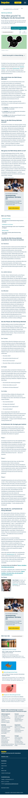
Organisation (17, 725)
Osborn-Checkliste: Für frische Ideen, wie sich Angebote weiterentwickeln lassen (13, 573)
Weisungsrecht (18, 718)
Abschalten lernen (5, 716)
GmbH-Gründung (18, 737)
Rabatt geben (4, 729)
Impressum (3, 763)
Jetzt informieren (14, 208)
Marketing (3, 725)
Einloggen (18, 2)
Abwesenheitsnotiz (5, 720)
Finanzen (3, 735)
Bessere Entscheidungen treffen (20, 744)
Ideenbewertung (10, 554)
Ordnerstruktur (18, 731)
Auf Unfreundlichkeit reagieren (5, 718)
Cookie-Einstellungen (5, 773)
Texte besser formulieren (6, 726)
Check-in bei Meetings (19, 715)
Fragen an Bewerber (19, 716)
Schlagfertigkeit (4, 715)
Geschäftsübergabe (19, 742)
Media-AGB (3, 770)
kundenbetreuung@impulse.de (11, 783)
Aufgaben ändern (18, 720)
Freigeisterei (15, 584)
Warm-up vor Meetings (20, 727)
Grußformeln (17, 729)
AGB (2, 768)
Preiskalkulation (4, 742)
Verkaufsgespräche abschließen (5, 732)
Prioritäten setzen (18, 741)
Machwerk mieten (5, 787)
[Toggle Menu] (25, 2)
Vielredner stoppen (5, 722)
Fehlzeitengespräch (19, 719)
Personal (17, 714)
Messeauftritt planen (5, 730)
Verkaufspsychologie (5, 727)
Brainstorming (16, 68)
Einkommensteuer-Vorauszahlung (5, 740)
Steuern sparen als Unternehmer (5, 738)
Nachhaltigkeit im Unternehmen (18, 739)
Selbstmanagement (5, 714)
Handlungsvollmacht (19, 730)
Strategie (17, 735)
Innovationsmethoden (8, 32)
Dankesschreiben (18, 726)
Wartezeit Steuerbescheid (7, 745)
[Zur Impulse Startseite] (3, 8)
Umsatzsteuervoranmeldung (7, 744)
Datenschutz (4, 765)
